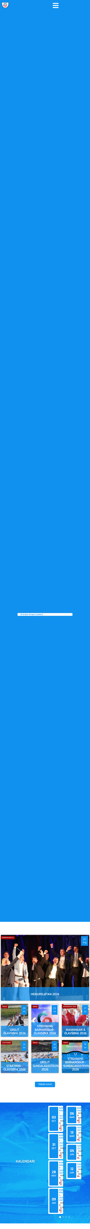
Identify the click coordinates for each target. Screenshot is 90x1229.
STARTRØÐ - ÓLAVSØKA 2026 (14, 1068)
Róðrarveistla (8, 938)
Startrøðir (6, 1043)
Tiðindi (4, 1007)
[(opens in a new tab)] (14, 1020)
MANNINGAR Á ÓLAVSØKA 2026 (75, 1031)
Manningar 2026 (69, 1007)
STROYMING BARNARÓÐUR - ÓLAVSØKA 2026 (45, 1029)
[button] (60, 1217)
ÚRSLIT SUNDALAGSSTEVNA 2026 (46, 1065)
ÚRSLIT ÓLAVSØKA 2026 (14, 1031)
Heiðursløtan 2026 (45, 994)
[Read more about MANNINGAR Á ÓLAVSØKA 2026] (75, 1020)
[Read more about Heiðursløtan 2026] (45, 968)
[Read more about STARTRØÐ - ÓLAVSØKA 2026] (14, 1056)
